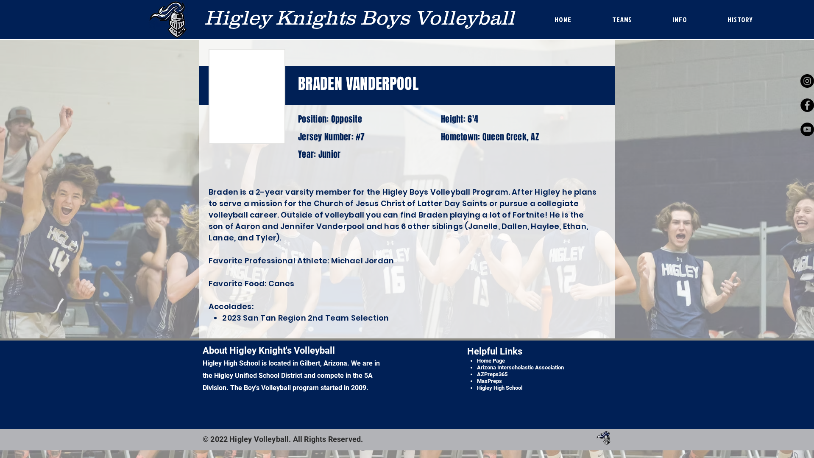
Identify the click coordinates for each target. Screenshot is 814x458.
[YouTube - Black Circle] (807, 129)
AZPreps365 (492, 374)
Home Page (491, 360)
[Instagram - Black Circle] (807, 81)
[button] (622, 19)
